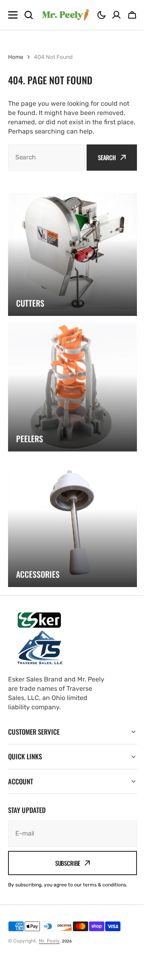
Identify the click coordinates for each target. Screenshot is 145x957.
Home (15, 57)
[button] (101, 15)
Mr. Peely (49, 941)
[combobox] (46, 157)
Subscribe (64, 862)
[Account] (116, 15)
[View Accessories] (72, 522)
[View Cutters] (72, 251)
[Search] (28, 15)
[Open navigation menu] (13, 15)
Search (107, 157)
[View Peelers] (72, 386)
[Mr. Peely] (65, 14)
